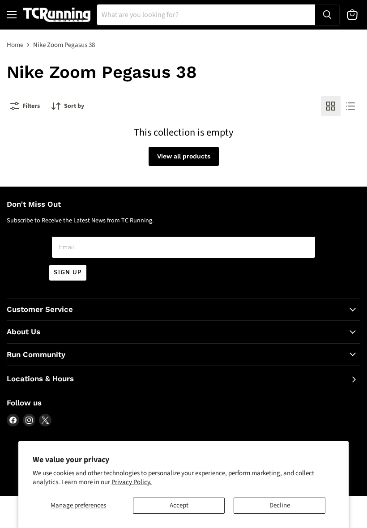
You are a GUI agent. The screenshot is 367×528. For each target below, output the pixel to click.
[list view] (350, 106)
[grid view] (331, 106)
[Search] (327, 14)
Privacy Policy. (131, 482)
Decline (279, 505)
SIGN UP (68, 272)
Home (15, 45)
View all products (183, 156)
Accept (179, 505)
